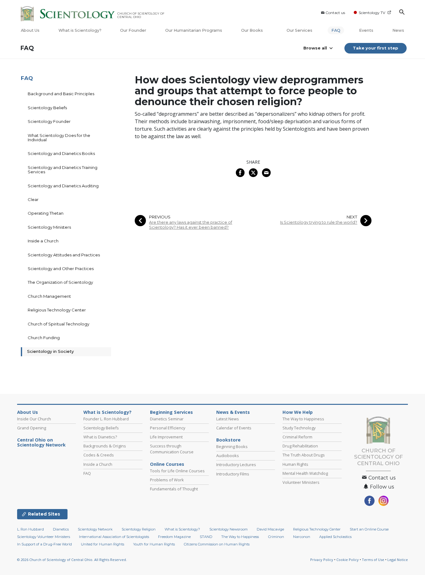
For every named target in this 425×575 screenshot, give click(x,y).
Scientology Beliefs (47, 107)
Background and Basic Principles (61, 93)
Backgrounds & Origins (104, 446)
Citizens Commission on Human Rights (217, 544)
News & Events (233, 412)
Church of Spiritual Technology (58, 323)
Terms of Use (373, 559)
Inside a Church (43, 240)
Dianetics (61, 529)
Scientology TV (372, 12)
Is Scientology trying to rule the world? (318, 222)
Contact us (335, 12)
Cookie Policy (347, 559)
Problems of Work (167, 480)
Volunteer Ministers (301, 482)
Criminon (276, 537)
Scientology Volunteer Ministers (43, 537)
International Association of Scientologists (114, 537)
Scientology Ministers (49, 227)
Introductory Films (232, 474)
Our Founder (133, 30)
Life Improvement (166, 437)
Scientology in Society (50, 351)
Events (366, 30)
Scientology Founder (49, 121)
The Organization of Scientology (60, 282)
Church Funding (44, 337)
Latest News (227, 419)
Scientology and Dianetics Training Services (62, 169)
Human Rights (295, 464)
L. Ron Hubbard (30, 529)
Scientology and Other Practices (61, 268)
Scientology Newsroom (228, 529)
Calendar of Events (233, 428)
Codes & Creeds (98, 455)
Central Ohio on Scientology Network (41, 442)
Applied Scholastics (335, 537)
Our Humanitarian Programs (193, 30)
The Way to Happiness (303, 419)
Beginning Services (171, 412)
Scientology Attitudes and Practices (64, 254)
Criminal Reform (297, 437)
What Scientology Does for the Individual (59, 137)
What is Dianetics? (100, 437)
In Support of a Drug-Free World (44, 544)
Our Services (299, 30)
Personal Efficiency (167, 428)
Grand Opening (31, 428)
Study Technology (299, 428)
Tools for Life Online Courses (177, 471)
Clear (33, 199)
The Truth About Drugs (304, 455)
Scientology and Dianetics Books (61, 153)
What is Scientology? (79, 30)
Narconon (301, 537)
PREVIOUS (159, 217)
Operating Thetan (45, 213)
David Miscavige (270, 529)
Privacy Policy (321, 559)
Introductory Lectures (236, 464)
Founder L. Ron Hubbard (106, 419)
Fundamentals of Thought (174, 489)
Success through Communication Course (172, 449)
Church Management (49, 296)
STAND (206, 537)
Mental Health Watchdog (305, 473)
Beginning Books (232, 446)
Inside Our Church (34, 419)
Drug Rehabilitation (300, 446)
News (398, 30)
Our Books (252, 30)
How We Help (298, 412)
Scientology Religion (139, 529)
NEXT (352, 217)
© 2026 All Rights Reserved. (72, 559)
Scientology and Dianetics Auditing (63, 185)
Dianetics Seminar (167, 419)
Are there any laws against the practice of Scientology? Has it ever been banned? (190, 224)
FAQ (335, 30)
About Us (30, 30)
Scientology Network (95, 529)
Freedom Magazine (174, 537)
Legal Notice (397, 559)
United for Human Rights (102, 544)
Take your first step (375, 47)
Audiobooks (227, 455)
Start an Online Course (369, 529)
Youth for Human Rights (154, 544)
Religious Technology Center (57, 309)
